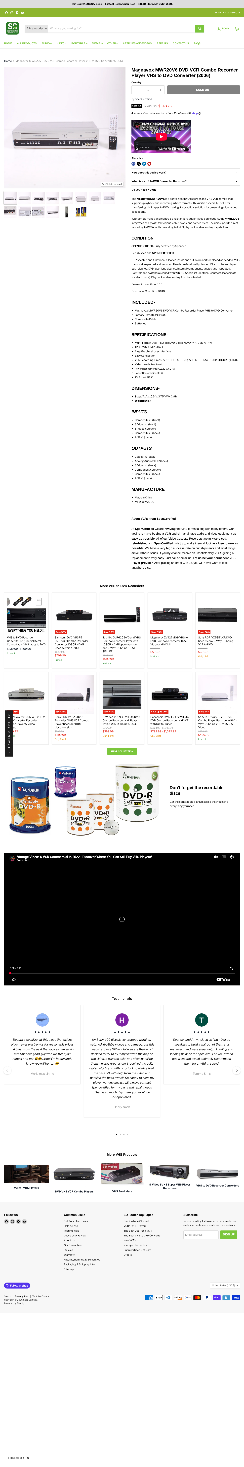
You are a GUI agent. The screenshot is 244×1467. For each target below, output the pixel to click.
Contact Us (181, 43)
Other (112, 43)
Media (96, 43)
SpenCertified (143, 99)
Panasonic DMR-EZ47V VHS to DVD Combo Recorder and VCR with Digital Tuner (169, 720)
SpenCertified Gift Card (137, 1250)
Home (8, 43)
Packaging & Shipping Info (79, 1264)
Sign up (229, 1234)
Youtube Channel (41, 1296)
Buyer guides (22, 1296)
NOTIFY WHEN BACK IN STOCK (9, 733)
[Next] (237, 1070)
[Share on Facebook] (133, 164)
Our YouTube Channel (136, 1221)
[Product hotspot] (29, 798)
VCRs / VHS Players (135, 1225)
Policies (68, 1250)
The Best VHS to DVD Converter (143, 1235)
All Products (27, 43)
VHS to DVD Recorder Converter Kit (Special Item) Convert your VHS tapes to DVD (26, 641)
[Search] (199, 29)
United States (226, 12)
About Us (69, 1240)
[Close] (28, 1458)
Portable (78, 43)
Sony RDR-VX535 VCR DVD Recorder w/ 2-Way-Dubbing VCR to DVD (215, 641)
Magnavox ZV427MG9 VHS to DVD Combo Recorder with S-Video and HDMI (169, 641)
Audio (46, 43)
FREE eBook (16, 1457)
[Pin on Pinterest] (149, 164)
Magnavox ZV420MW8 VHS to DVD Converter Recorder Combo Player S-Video (26, 720)
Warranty (69, 1254)
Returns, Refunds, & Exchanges (82, 1259)
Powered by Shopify (14, 1303)
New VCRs (130, 1240)
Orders (128, 1254)
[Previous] (7, 1070)
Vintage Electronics (135, 1245)
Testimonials (71, 1230)
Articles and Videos (137, 43)
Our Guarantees (73, 1245)
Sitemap (69, 1269)
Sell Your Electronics (76, 1221)
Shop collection (122, 751)
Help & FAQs (71, 1225)
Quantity (136, 82)
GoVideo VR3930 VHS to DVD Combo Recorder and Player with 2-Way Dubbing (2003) (121, 720)
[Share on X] (139, 164)
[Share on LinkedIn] (144, 164)
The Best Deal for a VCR (138, 1230)
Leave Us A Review (75, 1235)
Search (7, 1296)
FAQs (197, 43)
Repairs (162, 43)
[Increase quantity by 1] (160, 89)
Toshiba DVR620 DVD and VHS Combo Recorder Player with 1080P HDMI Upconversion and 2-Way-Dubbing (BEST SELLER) (122, 644)
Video (61, 43)
